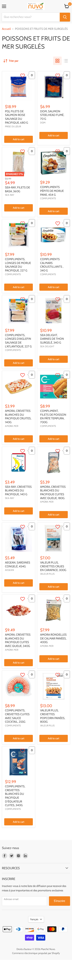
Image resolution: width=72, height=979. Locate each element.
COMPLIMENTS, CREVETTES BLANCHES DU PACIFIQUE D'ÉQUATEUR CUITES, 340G (15, 796)
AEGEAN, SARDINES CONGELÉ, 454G (17, 564)
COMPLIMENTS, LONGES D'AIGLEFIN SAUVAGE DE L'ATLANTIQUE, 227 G (18, 340)
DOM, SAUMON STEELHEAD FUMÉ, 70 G (52, 115)
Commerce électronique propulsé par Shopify (36, 953)
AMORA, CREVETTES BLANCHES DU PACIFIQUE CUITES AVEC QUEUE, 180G (53, 492)
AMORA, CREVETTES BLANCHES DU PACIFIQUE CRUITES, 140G (18, 416)
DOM (43, 122)
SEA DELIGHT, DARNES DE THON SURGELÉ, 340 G (52, 338)
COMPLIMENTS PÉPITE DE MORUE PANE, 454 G (52, 190)
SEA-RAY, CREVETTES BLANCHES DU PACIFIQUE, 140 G (18, 490)
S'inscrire (59, 901)
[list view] (66, 61)
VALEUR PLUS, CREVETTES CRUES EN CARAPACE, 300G (53, 566)
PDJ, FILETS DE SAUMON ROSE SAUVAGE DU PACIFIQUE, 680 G (16, 117)
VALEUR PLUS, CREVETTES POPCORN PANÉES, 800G (52, 716)
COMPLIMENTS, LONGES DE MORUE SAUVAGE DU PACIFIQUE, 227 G (18, 264)
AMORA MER (11, 426)
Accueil (6, 29)
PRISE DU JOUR (13, 126)
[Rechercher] (65, 17)
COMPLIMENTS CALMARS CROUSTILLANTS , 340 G (51, 264)
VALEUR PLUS (47, 573)
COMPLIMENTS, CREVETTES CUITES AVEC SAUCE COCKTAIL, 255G (17, 716)
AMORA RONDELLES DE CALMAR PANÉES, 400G (53, 638)
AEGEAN (9, 570)
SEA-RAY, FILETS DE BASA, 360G (17, 189)
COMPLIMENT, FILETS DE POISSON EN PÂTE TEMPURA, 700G (53, 416)
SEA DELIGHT (47, 346)
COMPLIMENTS (48, 198)
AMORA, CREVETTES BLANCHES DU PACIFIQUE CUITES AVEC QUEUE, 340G (18, 640)
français (34, 919)
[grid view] (57, 61)
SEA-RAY (9, 194)
